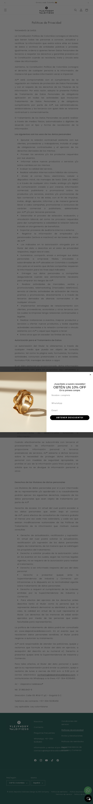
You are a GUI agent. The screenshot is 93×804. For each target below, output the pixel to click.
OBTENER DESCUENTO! (69, 418)
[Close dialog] (90, 374)
